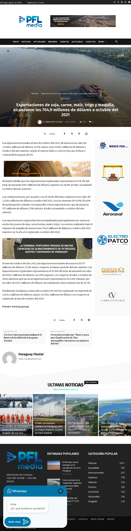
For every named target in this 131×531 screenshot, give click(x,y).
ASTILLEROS (70, 519)
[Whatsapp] (114, 2)
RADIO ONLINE (97, 519)
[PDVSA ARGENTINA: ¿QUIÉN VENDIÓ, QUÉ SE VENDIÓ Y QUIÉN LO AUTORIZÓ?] (82, 415)
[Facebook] (118, 2)
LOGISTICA (83, 519)
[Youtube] (129, 2)
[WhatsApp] (86, 133)
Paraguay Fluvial (54, 122)
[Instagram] (122, 2)
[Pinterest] (79, 133)
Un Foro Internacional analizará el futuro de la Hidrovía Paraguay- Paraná (23, 338)
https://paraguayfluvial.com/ (30, 359)
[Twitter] (125, 2)
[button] (116, 42)
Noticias (35, 93)
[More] (89, 320)
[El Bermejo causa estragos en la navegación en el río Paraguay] (53, 465)
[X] (72, 133)
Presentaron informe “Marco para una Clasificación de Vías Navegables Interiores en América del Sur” (70, 339)
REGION (110, 519)
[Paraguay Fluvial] (40, 122)
